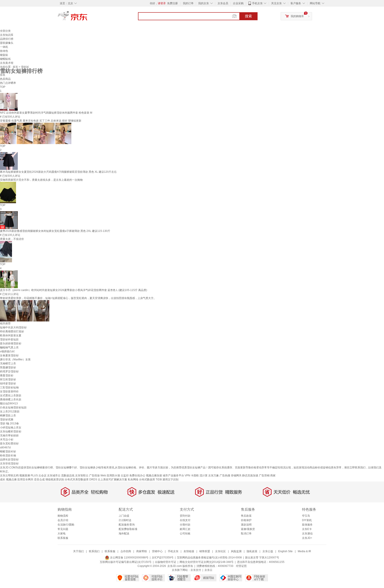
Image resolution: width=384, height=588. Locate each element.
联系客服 (63, 538)
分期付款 (185, 524)
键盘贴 (4, 54)
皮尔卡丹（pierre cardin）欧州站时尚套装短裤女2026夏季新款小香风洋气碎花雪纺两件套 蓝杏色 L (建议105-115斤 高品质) (73, 290)
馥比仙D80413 (9, 403)
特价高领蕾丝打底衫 (12, 331)
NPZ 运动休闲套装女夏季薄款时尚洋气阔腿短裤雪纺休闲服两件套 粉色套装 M (46, 112)
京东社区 (220, 551)
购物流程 (63, 515)
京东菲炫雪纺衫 (9, 463)
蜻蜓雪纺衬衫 (8, 451)
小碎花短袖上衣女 (10, 427)
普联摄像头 (6, 42)
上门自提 (124, 515)
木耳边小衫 (6, 439)
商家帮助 (141, 551)
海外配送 (124, 533)
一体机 (4, 46)
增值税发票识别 (54, 479)
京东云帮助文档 (9, 475)
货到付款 (185, 515)
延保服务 (307, 524)
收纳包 (4, 50)
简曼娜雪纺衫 (8, 367)
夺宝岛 (306, 515)
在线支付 (185, 520)
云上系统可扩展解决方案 (112, 479)
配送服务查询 (127, 524)
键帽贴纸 (5, 58)
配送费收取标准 (128, 529)
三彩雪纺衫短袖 (9, 387)
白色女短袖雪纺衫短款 (13, 407)
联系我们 (94, 551)
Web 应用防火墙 (110, 475)
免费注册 (172, 3)
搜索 (248, 16)
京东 (88, 17)
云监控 (125, 475)
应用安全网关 (25, 479)
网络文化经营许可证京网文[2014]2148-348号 (207, 562)
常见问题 (63, 529)
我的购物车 (297, 16)
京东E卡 (307, 529)
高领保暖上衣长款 (10, 399)
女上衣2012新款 (10, 411)
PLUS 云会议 (38, 475)
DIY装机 (307, 520)
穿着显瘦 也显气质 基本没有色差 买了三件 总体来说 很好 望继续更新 (40, 120)
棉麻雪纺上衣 (8, 415)
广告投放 (94, 475)
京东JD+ (307, 538)
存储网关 (236, 475)
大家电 (62, 533)
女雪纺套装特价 (9, 391)
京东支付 (195, 570)
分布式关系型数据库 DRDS (81, 479)
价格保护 (246, 520)
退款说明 (246, 524)
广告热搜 (225, 475)
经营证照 (241, 566)
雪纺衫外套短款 (9, 339)
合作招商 (125, 551)
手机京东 (257, 3)
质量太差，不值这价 (12, 239)
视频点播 (11, 479)
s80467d (5, 447)
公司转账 (185, 533)
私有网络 (133, 479)
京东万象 (213, 475)
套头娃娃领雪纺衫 (10, 343)
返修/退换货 (248, 529)
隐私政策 (252, 551)
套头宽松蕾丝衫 (9, 443)
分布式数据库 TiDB (150, 479)
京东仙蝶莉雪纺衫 (10, 431)
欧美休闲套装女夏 (10, 335)
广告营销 (264, 475)
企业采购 (238, 3)
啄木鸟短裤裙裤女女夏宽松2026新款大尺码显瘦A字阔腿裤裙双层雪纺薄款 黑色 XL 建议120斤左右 (58, 171)
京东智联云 (81, 475)
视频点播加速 (154, 475)
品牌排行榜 (6, 38)
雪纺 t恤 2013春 (9, 423)
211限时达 (125, 520)
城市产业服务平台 (173, 475)
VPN (187, 475)
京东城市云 (53, 475)
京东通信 (307, 533)
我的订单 (188, 3)
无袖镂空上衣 (8, 363)
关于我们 (78, 551)
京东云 (208, 570)
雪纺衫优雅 (6, 419)
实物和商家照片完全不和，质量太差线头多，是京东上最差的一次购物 (41, 179)
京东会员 (223, 3)
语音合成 (39, 479)
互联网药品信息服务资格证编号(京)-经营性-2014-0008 (209, 557)
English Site (285, 551)
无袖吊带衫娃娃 (9, 435)
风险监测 (236, 551)
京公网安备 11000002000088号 (128, 557)
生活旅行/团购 (66, 524)
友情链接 (189, 551)
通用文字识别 (170, 479)
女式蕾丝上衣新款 (10, 395)
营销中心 (157, 551)
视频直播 (24, 475)
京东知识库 (6, 34)
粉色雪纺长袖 (8, 455)
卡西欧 (195, 475)
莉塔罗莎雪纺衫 (9, 371)
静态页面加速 (250, 475)
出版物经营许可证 (165, 562)
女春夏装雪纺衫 (9, 355)
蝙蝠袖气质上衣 (9, 347)
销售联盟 (204, 551)
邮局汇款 (185, 529)
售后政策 (246, 515)
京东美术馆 (6, 62)
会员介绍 (63, 520)
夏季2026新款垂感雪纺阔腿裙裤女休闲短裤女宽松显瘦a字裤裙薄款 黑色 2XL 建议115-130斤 (55, 231)
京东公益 (267, 551)
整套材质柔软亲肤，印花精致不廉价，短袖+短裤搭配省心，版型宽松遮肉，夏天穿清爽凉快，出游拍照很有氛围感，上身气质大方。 (78, 298)
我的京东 (203, 3)
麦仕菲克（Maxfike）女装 (15, 359)
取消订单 (246, 533)
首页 (16, 66)
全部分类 (5, 30)
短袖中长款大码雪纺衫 (13, 327)
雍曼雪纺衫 (6, 375)
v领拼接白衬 (7, 351)
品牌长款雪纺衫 (9, 459)
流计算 (204, 475)
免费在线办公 (137, 475)
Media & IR (304, 551)
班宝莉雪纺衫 (8, 379)
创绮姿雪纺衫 (8, 383)
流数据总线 (67, 475)
